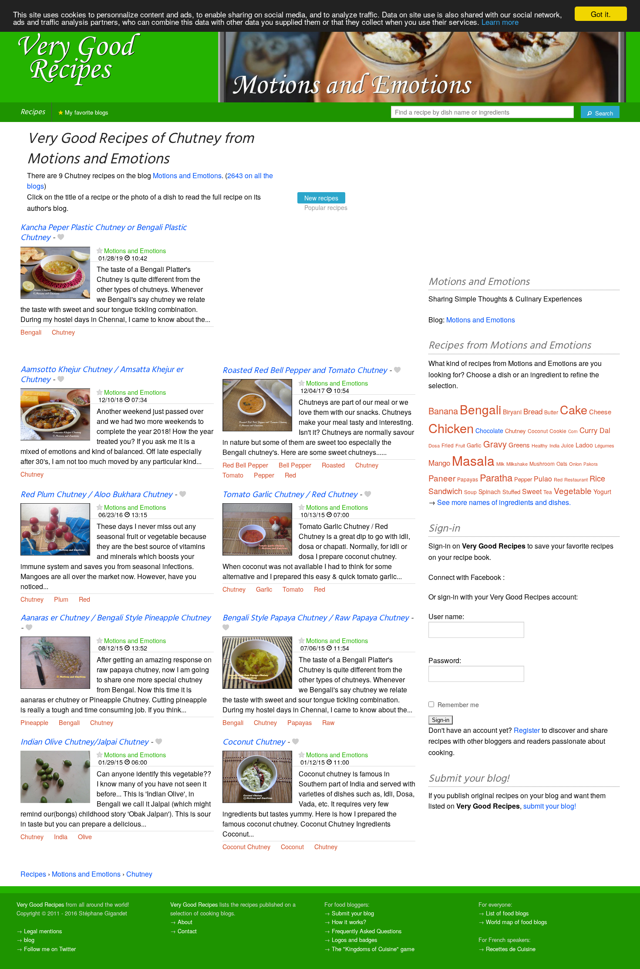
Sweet (532, 491)
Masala (473, 460)
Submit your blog (353, 913)
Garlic (264, 588)
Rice (597, 478)
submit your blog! (549, 806)
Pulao (543, 479)
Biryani (512, 411)
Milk (500, 463)
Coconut (292, 846)
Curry (588, 429)
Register (527, 730)
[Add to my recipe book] (60, 237)
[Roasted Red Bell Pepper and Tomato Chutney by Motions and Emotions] (257, 404)
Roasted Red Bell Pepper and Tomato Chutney (304, 370)
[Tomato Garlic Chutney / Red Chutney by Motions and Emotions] (257, 528)
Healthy (540, 445)
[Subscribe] (99, 250)
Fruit (460, 445)
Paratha (496, 477)
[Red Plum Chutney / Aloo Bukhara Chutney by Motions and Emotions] (55, 528)
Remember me (458, 704)
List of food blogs (507, 913)
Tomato (232, 474)
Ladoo (584, 444)
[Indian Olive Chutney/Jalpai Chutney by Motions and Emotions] (55, 776)
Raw (328, 722)
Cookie (557, 430)
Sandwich (445, 490)
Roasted (333, 464)
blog (29, 939)
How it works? (349, 922)
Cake (573, 409)
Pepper (264, 474)
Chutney (63, 331)
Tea (547, 491)
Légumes (604, 445)
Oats (561, 463)
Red (290, 474)
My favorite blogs (85, 112)
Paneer (441, 478)
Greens (519, 444)
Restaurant (576, 479)
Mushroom (542, 463)
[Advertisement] (319, 295)
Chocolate (489, 430)
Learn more (500, 21)
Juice (567, 445)
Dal (605, 430)
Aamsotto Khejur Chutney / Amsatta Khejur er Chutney (101, 374)
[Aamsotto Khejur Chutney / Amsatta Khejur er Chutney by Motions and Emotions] (55, 413)
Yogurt (602, 491)
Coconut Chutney (253, 742)
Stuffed (511, 492)
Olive (85, 836)
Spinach (489, 491)
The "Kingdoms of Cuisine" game (373, 949)
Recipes (32, 112)
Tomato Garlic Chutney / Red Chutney (289, 494)
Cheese (600, 411)
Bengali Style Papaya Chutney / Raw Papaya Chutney (315, 618)
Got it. (601, 13)
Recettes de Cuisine (511, 949)
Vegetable (573, 490)
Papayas (299, 722)
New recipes (321, 197)
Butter (551, 412)
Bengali (30, 331)
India (60, 836)
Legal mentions (43, 931)
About (185, 922)
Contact (187, 931)
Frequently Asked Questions (366, 931)
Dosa (434, 445)
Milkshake (517, 463)
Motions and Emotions (187, 175)
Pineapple (34, 722)
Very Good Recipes (40, 904)
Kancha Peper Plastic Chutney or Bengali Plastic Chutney (103, 232)
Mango (439, 462)
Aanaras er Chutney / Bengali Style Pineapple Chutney (115, 618)
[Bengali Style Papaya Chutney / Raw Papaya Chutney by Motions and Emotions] (257, 662)
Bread (532, 411)
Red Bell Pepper (245, 464)
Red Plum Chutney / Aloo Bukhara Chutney (96, 494)
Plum (61, 598)
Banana (443, 410)
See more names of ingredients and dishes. (504, 502)
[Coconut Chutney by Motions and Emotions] (257, 776)
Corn (573, 431)
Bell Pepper (295, 464)
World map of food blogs (516, 922)
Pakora (590, 464)
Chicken (451, 428)
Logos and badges (354, 939)
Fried (447, 445)
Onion (575, 463)
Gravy (495, 443)
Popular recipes (325, 207)
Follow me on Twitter (50, 949)
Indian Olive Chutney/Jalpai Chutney (84, 742)
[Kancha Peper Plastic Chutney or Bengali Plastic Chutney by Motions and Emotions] (55, 272)
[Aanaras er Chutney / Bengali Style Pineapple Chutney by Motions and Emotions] (55, 662)
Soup (470, 491)
